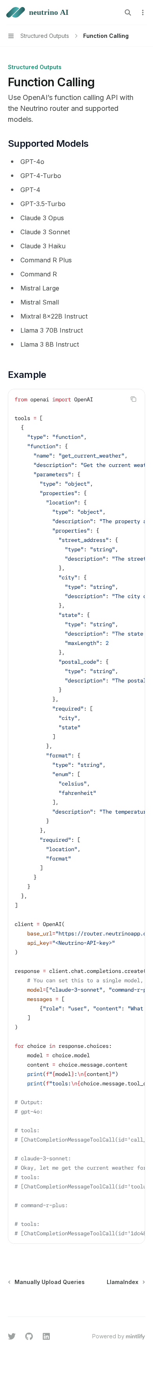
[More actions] (143, 12)
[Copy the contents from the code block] (133, 399)
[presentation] (76, 816)
